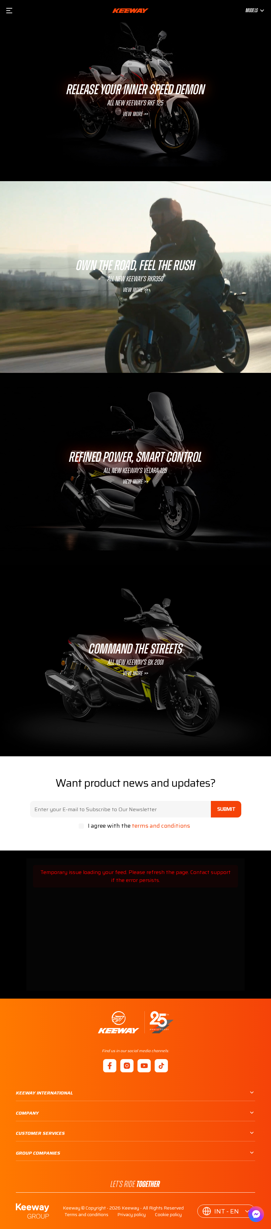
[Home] (136, 1022)
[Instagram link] (127, 1065)
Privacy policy (131, 1214)
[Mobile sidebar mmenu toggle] (9, 11)
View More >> (135, 114)
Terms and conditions (86, 1214)
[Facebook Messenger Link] (256, 1214)
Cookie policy (168, 1214)
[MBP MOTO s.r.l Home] (130, 10)
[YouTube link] (144, 1065)
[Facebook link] (109, 1065)
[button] (226, 1211)
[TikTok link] (161, 1065)
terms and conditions (161, 825)
